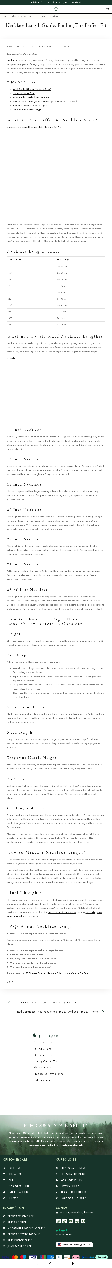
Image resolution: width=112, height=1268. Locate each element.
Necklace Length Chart (24, 93)
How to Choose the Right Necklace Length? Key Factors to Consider (46, 101)
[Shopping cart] (107, 9)
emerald (18, 916)
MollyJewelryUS (17, 46)
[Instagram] (58, 1221)
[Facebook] (83, 1221)
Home (5, 16)
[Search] (38, 1263)
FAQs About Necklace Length (27, 109)
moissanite (90, 912)
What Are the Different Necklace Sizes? (32, 89)
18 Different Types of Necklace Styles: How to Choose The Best (57, 973)
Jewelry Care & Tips (46, 1061)
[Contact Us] (74, 1263)
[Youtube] (71, 1221)
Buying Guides (66, 46)
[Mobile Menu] (5, 9)
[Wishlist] (62, 1264)
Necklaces (12, 60)
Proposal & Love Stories (48, 1074)
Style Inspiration (43, 1080)
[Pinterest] (77, 1221)
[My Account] (49, 1263)
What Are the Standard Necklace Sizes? (32, 97)
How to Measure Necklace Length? (30, 105)
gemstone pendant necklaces (62, 912)
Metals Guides (42, 1067)
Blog (14, 16)
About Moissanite (44, 1042)
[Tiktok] (64, 1221)
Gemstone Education (47, 1055)
